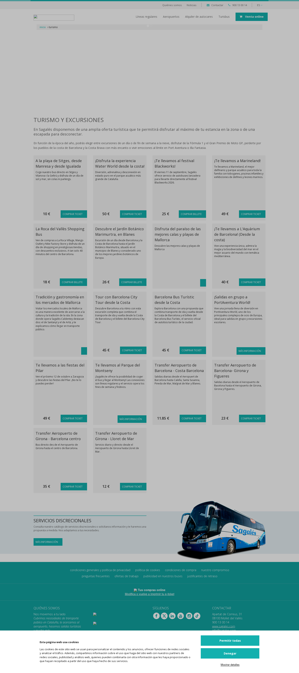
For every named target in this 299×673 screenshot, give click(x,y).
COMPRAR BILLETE (191, 214)
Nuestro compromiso (215, 570)
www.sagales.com (223, 626)
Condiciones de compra (180, 570)
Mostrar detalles (230, 664)
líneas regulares (146, 17)
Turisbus (224, 17)
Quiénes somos (172, 5)
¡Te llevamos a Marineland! (237, 160)
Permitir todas (230, 640)
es (259, 5)
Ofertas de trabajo (127, 576)
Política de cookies (147, 570)
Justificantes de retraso (202, 576)
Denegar (230, 653)
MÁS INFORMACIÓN (250, 351)
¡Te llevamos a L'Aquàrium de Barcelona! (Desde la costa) (237, 234)
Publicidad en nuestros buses (162, 576)
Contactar (217, 5)
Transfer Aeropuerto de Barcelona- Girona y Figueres (235, 370)
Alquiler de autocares (199, 17)
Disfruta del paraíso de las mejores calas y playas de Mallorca (178, 234)
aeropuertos (171, 17)
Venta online (254, 17)
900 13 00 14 (239, 5)
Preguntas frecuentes (96, 576)
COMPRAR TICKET (73, 214)
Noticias (191, 5)
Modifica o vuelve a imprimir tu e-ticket (149, 594)
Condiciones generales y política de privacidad (100, 570)
